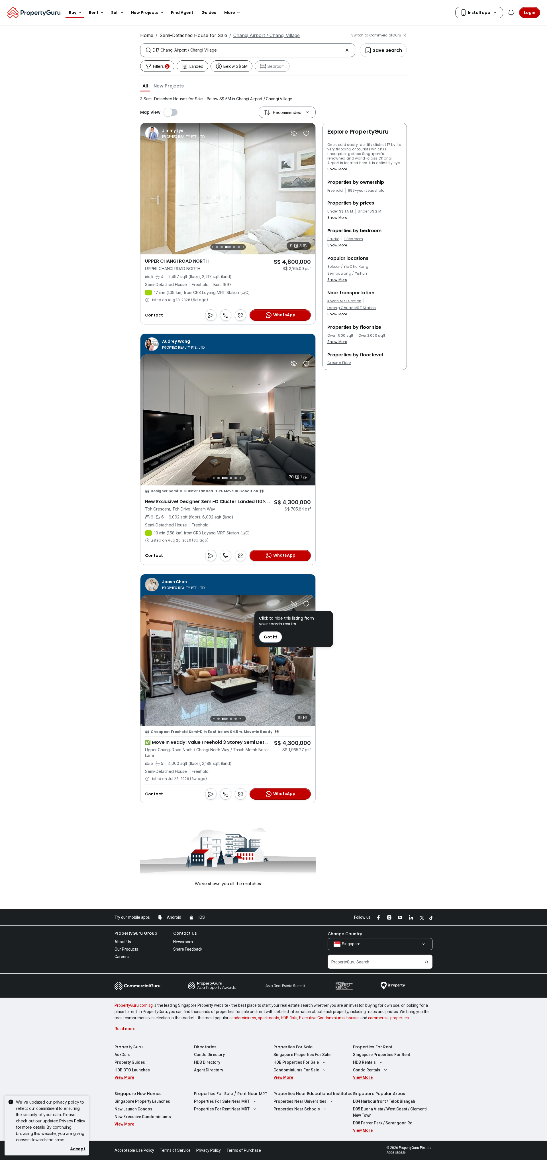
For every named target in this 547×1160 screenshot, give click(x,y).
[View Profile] (175, 133)
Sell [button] (115, 12)
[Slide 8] (243, 247)
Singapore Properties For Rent (381, 1054)
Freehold (335, 190)
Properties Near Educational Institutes (313, 1093)
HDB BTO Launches (132, 1070)
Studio (333, 239)
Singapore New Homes (138, 1093)
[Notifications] (511, 12)
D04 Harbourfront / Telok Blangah (384, 1101)
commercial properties (388, 1018)
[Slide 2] (212, 247)
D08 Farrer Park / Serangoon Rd (383, 1123)
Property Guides (130, 1062)
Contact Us (185, 933)
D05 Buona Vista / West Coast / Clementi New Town (390, 1112)
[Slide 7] (239, 247)
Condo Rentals (366, 1070)
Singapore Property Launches (142, 1101)
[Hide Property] (293, 133)
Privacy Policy (72, 1120)
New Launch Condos (133, 1109)
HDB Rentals (364, 1062)
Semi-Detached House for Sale (193, 35)
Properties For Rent (373, 1047)
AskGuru (122, 1054)
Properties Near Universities (300, 1101)
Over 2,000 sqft (371, 335)
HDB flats (289, 1018)
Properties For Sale (293, 1047)
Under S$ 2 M (369, 211)
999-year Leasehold (366, 190)
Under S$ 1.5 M (340, 211)
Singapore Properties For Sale (302, 1054)
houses (353, 1018)
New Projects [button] (144, 12)
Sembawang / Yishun (347, 273)
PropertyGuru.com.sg (134, 1005)
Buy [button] (72, 12)
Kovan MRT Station (344, 301)
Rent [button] (94, 12)
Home (146, 35)
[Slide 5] (228, 247)
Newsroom (183, 942)
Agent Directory (208, 1070)
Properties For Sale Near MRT (222, 1101)
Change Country (345, 934)
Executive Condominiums (322, 1018)
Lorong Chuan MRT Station (351, 308)
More (229, 12)
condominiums (242, 1018)
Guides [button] (208, 12)
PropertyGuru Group (136, 933)
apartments (268, 1018)
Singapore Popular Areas (379, 1093)
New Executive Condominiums (143, 1116)
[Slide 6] (234, 247)
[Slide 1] (214, 478)
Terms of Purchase (243, 1150)
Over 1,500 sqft (340, 335)
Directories (205, 1047)
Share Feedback (187, 949)
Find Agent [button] (182, 12)
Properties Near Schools (297, 1109)
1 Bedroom (353, 239)
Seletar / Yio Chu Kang (347, 266)
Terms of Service (175, 1150)
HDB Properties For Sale (296, 1062)
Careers (122, 956)
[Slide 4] (222, 247)
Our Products (126, 949)
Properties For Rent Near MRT (222, 1109)
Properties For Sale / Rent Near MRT (231, 1093)
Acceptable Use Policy (134, 1150)
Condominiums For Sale (296, 1070)
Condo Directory (209, 1054)
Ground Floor (339, 363)
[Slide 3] (217, 247)
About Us (123, 942)
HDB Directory (207, 1062)
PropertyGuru (129, 1047)
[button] (145, 85)
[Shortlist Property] (306, 133)
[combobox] (248, 50)
